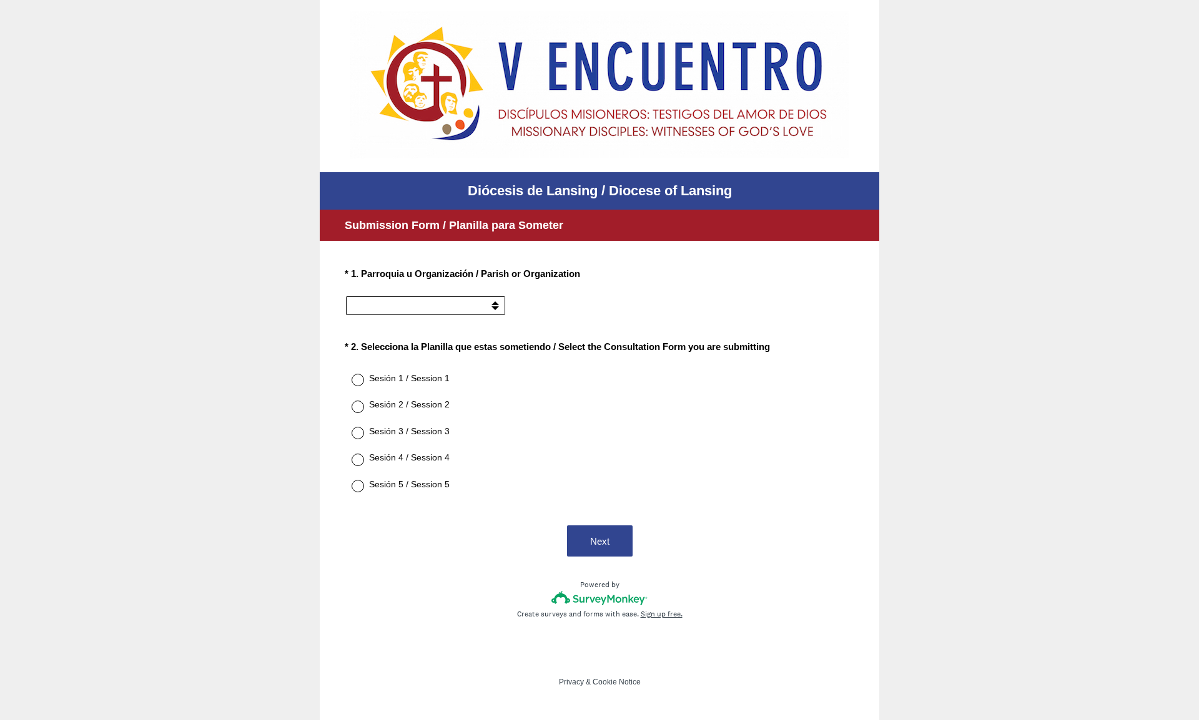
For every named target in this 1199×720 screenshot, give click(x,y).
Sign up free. (662, 614)
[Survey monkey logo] (599, 598)
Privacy (571, 682)
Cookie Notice (617, 682)
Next (599, 541)
